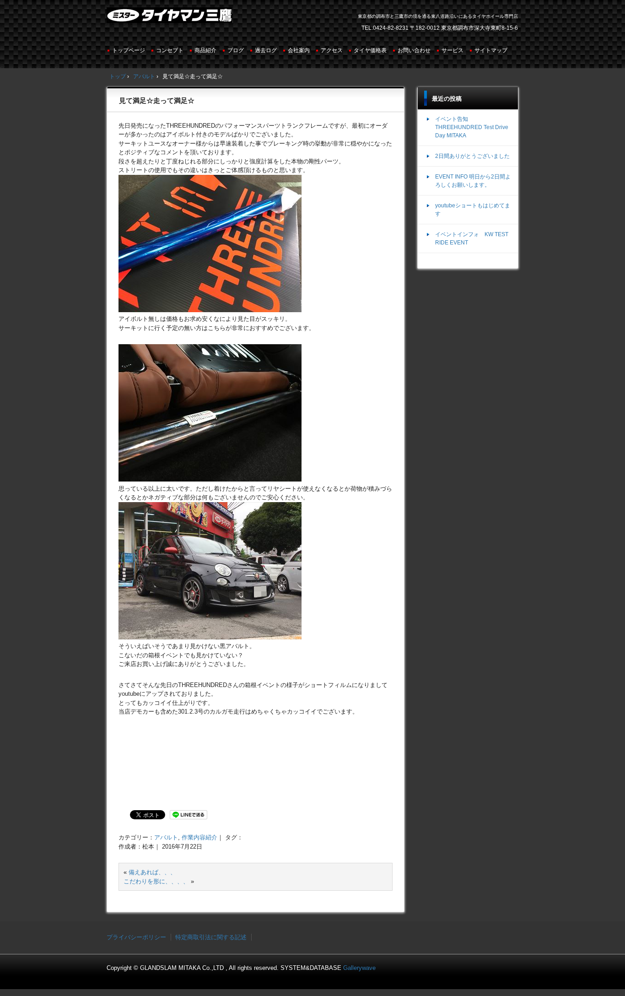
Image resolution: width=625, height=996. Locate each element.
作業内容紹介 (199, 837)
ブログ (235, 50)
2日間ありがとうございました (472, 156)
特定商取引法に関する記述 (211, 937)
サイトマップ (490, 50)
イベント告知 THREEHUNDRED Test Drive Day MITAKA (471, 127)
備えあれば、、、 (152, 872)
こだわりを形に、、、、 (156, 881)
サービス (452, 50)
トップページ (128, 50)
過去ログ (266, 50)
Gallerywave (359, 967)
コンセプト (169, 50)
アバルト (166, 837)
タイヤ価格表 (370, 50)
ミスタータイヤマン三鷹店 (170, 18)
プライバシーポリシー (136, 937)
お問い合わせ (414, 50)
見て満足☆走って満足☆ (156, 100)
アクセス (332, 50)
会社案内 (299, 50)
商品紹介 (205, 50)
